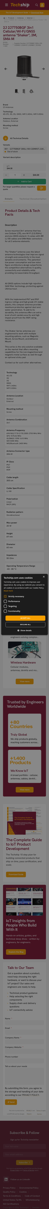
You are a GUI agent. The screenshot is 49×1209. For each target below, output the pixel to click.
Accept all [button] (25, 618)
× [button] (44, 577)
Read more (8, 591)
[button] (24, 630)
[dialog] (24, 604)
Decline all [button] (25, 624)
